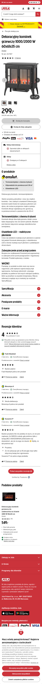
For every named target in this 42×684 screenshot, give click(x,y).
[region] (21, 655)
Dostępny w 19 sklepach (10, 540)
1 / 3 (33, 97)
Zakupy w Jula (8, 557)
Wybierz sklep (11, 165)
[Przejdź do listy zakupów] (28, 8)
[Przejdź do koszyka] (33, 8)
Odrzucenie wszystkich (21, 674)
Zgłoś (22, 377)
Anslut (4, 51)
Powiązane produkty (12, 301)
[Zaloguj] (23, 8)
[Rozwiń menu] (39, 8)
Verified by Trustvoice (19, 477)
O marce (5, 308)
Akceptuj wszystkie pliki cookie (21, 668)
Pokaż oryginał (24, 360)
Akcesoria (6, 295)
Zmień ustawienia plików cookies (21, 679)
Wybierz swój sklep (10, 19)
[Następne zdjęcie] (37, 80)
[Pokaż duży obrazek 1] (21, 80)
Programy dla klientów (11, 571)
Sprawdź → (21, 26)
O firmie (5, 564)
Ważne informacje (10, 315)
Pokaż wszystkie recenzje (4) (21, 471)
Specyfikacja (8, 288)
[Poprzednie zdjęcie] (4, 80)
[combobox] (21, 14)
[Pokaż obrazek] (4, 103)
